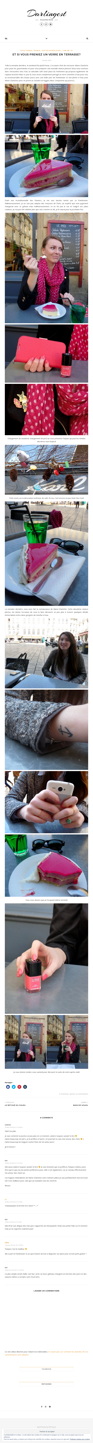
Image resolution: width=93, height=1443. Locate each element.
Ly (6, 1199)
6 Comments (64, 1094)
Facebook (46, 1369)
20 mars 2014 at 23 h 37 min (14, 1202)
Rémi (7, 1243)
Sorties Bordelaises (51, 51)
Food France (26, 51)
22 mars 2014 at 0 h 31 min (13, 1222)
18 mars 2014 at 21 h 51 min (14, 1163)
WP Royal (52, 1427)
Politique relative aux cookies (80, 1439)
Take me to (67, 51)
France (37, 51)
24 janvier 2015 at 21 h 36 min (14, 1270)
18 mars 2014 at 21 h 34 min (14, 1127)
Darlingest (46, 13)
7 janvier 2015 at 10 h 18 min (14, 1245)
